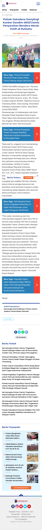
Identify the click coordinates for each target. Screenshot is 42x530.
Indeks (24, 10)
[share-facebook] (15, 332)
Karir (31, 512)
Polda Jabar (8, 319)
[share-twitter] (19, 332)
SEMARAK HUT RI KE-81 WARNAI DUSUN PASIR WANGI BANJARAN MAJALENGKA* (15, 467)
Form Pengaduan (21, 519)
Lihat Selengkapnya (20, 487)
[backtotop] (21, 496)
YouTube (30, 509)
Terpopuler (14, 10)
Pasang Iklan (15, 514)
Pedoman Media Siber (28, 517)
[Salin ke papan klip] (26, 332)
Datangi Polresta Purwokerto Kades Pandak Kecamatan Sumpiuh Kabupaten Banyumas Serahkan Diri (14, 478)
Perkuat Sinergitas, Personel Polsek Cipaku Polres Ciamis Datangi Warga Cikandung (18, 78)
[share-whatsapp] (22, 332)
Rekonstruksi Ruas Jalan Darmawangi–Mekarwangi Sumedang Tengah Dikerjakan (14, 456)
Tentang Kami (26, 514)
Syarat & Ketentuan (12, 517)
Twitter (26, 509)
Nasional (33, 10)
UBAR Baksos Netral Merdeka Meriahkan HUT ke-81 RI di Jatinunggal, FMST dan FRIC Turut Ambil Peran (15, 446)
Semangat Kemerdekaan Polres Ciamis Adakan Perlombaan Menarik (20, 310)
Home (4, 10)
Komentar (22, 337)
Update (29, 177)
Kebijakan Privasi (14, 512)
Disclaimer (25, 512)
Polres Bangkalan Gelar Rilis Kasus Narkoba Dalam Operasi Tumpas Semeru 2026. (13, 435)
